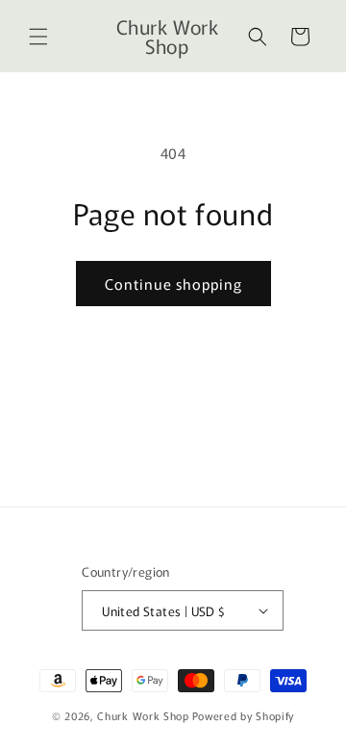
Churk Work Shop (143, 715)
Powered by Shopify (243, 715)
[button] (38, 36)
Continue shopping (173, 283)
